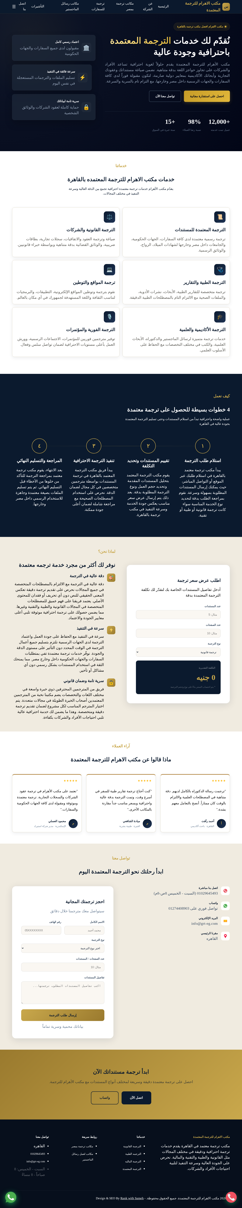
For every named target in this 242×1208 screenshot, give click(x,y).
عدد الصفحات (213, 625)
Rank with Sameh (132, 1198)
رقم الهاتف (55, 922)
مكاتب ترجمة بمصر (82, 1146)
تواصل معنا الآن (165, 96)
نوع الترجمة (214, 643)
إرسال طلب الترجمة (63, 1015)
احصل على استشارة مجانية (207, 96)
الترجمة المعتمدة (132, 1169)
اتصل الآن (136, 1097)
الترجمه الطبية (133, 1154)
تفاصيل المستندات (94, 977)
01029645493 (37, 1154)
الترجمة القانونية (132, 1146)
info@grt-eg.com (35, 1161)
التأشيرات (37, 6)
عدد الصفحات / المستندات (90, 958)
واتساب (105, 1097)
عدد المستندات (213, 606)
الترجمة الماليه (133, 1161)
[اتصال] (231, 1197)
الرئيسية (163, 6)
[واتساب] (10, 1197)
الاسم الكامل (97, 922)
